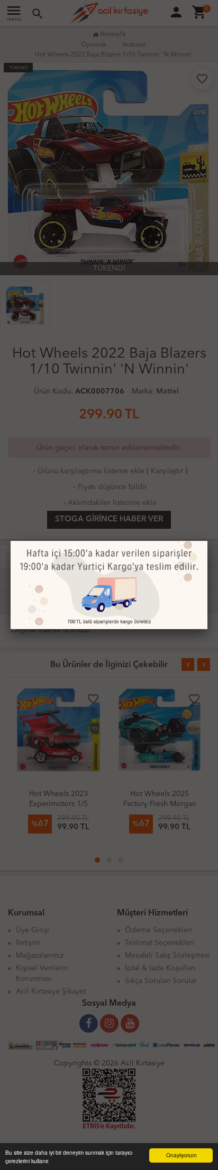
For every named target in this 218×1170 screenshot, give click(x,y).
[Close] (207, 540)
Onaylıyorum (181, 1155)
